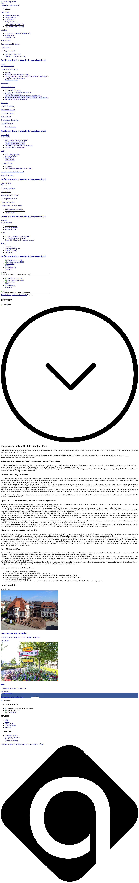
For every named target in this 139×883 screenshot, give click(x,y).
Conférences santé (11, 226)
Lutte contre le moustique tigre (14, 25)
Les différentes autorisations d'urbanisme (18, 92)
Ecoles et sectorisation (12, 154)
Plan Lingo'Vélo (10, 37)
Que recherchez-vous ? (15, 274)
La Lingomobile (10, 252)
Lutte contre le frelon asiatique (14, 26)
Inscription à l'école (11, 156)
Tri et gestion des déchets (13, 54)
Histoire (7, 9)
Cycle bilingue (9, 158)
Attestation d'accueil (11, 80)
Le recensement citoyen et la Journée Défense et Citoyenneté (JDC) (26, 76)
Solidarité (4, 220)
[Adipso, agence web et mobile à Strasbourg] (69, 881)
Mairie (3, 64)
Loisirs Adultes (10, 213)
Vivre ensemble (10, 21)
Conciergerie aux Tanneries (13, 23)
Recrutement (9, 744)
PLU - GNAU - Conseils (13, 90)
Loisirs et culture (6, 183)
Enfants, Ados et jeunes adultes (15, 211)
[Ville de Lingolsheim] (8, 2)
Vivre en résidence (11, 250)
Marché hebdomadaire (12, 16)
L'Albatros (8, 166)
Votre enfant (5, 135)
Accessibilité (18, 744)
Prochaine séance (10, 127)
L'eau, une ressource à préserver (15, 56)
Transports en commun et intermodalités (17, 33)
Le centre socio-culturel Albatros (15, 238)
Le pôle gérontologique (12, 249)
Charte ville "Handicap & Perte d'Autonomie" (19, 240)
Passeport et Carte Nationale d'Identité (17, 74)
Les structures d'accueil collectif (15, 142)
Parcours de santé (10, 229)
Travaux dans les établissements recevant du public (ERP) (23, 96)
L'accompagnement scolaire (14, 209)
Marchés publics (27, 744)
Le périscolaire (9, 160)
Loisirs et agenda (10, 247)
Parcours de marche (11, 227)
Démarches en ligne (11, 735)
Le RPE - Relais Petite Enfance (15, 144)
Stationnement (9, 35)
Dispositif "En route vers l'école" (15, 147)
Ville (2, 3)
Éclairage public (10, 19)
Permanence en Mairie (12, 737)
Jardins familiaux (10, 17)
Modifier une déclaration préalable (16, 99)
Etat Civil (8, 72)
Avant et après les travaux (13, 94)
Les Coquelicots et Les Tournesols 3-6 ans (18, 168)
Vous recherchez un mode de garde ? (16, 140)
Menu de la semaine (11, 741)
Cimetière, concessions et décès (15, 78)
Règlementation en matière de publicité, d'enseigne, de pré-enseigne (26, 97)
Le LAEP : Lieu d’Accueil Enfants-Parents (19, 145)
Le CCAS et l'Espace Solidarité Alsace (17, 236)
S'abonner (13, 712)
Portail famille (9, 739)
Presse (3, 744)
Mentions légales (38, 744)
